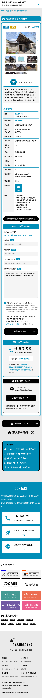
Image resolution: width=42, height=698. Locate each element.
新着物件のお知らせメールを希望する (19, 303)
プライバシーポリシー (13, 324)
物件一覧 (9, 11)
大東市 (23, 463)
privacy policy (6, 688)
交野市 (32, 449)
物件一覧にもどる (21, 423)
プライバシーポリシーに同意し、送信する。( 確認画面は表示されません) (21, 318)
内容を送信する (20, 331)
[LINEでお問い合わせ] (21, 547)
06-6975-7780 (22, 348)
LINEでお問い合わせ (20, 398)
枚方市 (11, 458)
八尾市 (24, 458)
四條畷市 (12, 454)
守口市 (26, 467)
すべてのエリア (15, 449)
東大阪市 (12, 467)
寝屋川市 (26, 454)
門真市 (11, 463)
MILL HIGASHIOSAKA (14, 3)
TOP (2, 11)
